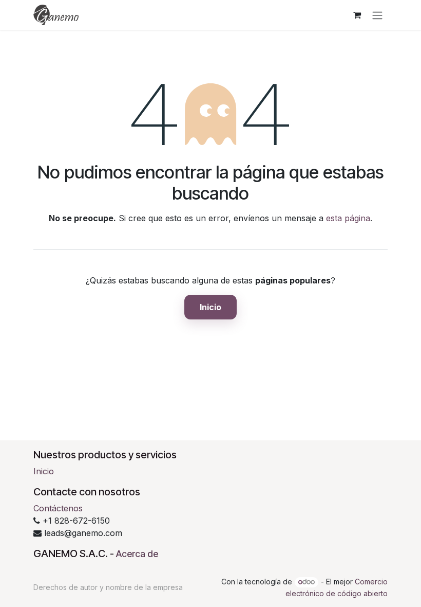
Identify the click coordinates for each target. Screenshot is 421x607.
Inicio (210, 307)
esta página (348, 218)
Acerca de (137, 553)
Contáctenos (58, 508)
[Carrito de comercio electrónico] (357, 15)
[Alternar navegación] (377, 15)
